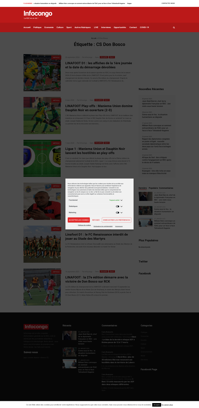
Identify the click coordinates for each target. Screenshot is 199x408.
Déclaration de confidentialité (103, 226)
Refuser (96, 220)
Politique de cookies (84, 225)
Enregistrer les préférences (116, 220)
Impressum (119, 226)
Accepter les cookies (79, 220)
